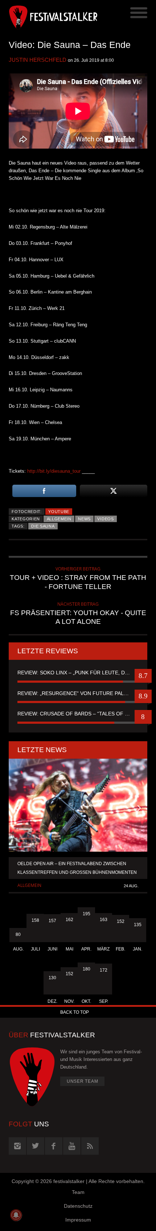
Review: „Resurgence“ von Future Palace (75, 693)
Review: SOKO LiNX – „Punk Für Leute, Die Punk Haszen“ (78, 672)
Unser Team (82, 1081)
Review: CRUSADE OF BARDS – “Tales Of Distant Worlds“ (78, 714)
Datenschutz (78, 1206)
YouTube (58, 511)
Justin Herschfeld (37, 60)
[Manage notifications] (16, 1215)
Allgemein (59, 519)
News (84, 519)
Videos (105, 519)
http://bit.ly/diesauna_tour (54, 471)
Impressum (78, 1220)
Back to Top (74, 1012)
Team (78, 1192)
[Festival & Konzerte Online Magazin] (43, 16)
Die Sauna (42, 526)
